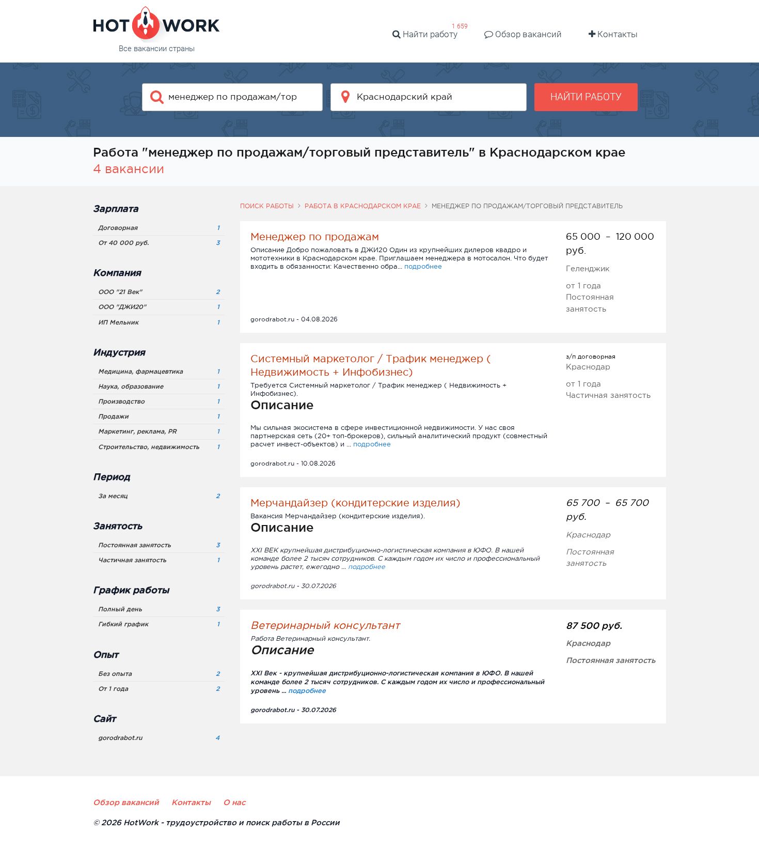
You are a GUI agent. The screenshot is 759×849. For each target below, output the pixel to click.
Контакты (616, 34)
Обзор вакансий (527, 34)
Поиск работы (267, 206)
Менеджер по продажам (314, 236)
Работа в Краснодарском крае (363, 206)
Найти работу (429, 34)
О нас (234, 802)
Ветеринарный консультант (325, 625)
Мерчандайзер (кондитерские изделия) (355, 502)
